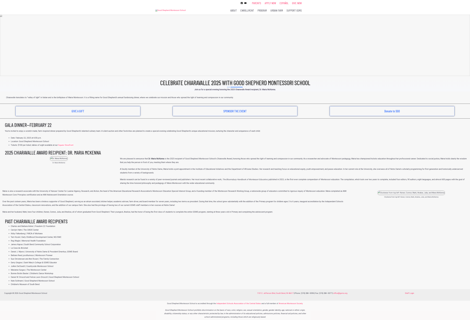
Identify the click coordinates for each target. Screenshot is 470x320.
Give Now (297, 3)
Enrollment (247, 10)
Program (262, 10)
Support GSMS (294, 10)
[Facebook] (242, 3)
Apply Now (270, 3)
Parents (256, 3)
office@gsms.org (340, 293)
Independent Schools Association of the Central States (238, 303)
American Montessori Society (291, 303)
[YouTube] (245, 3)
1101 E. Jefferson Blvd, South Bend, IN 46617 (275, 293)
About (233, 10)
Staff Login (409, 293)
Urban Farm (276, 10)
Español (284, 3)
